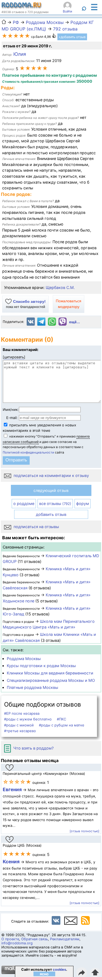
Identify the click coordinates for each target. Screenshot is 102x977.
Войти (67, 11)
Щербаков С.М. (60, 287)
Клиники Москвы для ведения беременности (50, 673)
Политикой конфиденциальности (28, 452)
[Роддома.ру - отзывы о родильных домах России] (21, 7)
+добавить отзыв (72, 37)
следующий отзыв (51, 490)
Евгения (12, 789)
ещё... (74, 322)
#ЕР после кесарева (21, 713)
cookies (59, 969)
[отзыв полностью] (84, 831)
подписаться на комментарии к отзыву (51, 475)
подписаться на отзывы (36, 526)
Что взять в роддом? (33, 748)
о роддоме (23, 503)
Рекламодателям (64, 939)
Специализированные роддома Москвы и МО (51, 680)
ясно (44, 974)
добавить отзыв (51, 514)
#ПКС (61, 719)
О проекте (10, 939)
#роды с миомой (19, 725)
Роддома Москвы (24, 658)
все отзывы (55, 503)
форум (82, 503)
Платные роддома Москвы (32, 687)
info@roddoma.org (17, 943)
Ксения (12, 861)
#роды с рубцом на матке (61, 725)
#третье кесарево (20, 731)
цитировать (14, 357)
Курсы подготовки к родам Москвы (41, 665)
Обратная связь (34, 939)
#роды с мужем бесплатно (28, 719)
